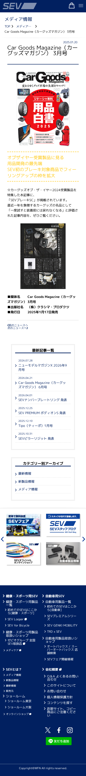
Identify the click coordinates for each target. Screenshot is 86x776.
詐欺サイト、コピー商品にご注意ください (61, 711)
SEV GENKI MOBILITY (62, 625)
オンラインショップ (17, 714)
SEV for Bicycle (18, 625)
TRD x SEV (54, 631)
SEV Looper (16, 619)
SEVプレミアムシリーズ (61, 617)
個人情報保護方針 (60, 697)
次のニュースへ (17, 328)
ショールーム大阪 (19, 707)
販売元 (10, 691)
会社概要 (52, 669)
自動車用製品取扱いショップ (61, 640)
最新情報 (24, 473)
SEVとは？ (14, 669)
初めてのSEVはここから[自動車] (61, 608)
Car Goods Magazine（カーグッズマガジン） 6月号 (42, 382)
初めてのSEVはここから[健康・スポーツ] (22, 611)
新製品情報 (26, 481)
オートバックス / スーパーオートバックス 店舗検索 (62, 649)
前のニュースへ (18, 325)
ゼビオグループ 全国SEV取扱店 (21, 641)
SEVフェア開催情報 (60, 659)
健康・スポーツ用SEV (22, 596)
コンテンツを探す (60, 703)
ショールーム (15, 696)
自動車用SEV (54, 596)
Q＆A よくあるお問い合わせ (62, 678)
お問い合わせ (56, 691)
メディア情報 (25, 26)
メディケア (12, 650)
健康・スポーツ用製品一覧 (22, 603)
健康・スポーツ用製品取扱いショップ (22, 633)
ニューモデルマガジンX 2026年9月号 (42, 365)
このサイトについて (61, 685)
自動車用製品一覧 (58, 601)
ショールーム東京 (19, 701)
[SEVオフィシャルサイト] (43, 6)
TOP (7, 26)
